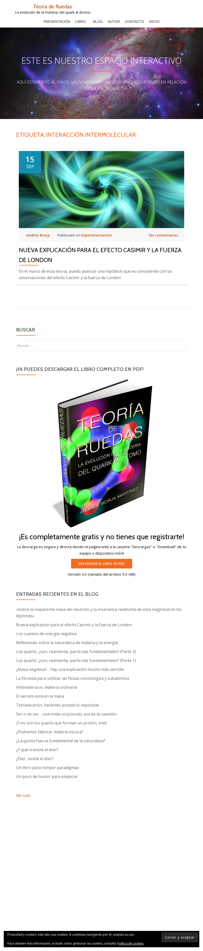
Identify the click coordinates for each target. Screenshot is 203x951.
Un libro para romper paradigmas (47, 767)
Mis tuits (23, 795)
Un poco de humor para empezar (47, 776)
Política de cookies (130, 943)
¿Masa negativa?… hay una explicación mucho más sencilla (70, 669)
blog (98, 22)
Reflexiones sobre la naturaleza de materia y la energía (67, 642)
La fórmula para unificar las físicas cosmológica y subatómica (72, 678)
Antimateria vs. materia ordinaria (46, 687)
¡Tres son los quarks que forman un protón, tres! (61, 723)
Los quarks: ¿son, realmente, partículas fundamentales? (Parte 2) (76, 651)
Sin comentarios (163, 235)
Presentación (57, 22)
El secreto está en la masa (40, 696)
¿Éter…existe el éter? (35, 758)
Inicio (154, 22)
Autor (114, 22)
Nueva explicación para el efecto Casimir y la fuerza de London (74, 624)
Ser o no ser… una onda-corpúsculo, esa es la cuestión (66, 714)
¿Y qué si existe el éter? (37, 749)
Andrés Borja (38, 235)
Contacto (134, 22)
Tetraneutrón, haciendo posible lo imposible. (58, 705)
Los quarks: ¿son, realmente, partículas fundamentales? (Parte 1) (76, 660)
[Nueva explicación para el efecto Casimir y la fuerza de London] (101, 189)
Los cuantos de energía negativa (46, 633)
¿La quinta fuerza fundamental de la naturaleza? (60, 740)
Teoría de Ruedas (52, 6)
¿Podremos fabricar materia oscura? (49, 732)
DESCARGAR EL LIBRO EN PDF (101, 564)
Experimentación (96, 235)
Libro (80, 22)
